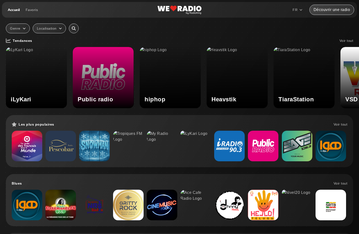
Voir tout (346, 41)
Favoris (32, 10)
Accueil (14, 10)
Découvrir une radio (332, 10)
